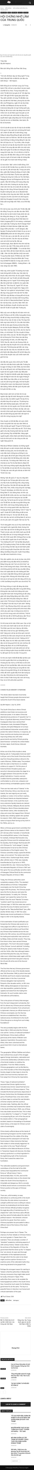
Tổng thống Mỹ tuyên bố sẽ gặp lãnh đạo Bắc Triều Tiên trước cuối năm (20, 1375)
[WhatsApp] (21, 30)
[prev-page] (1, 1392)
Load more (15, 1461)
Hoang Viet (7, 25)
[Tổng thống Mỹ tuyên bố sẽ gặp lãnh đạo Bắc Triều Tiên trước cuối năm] (5, 1376)
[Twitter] (13, 30)
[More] (26, 30)
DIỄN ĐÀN (14, 12)
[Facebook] (8, 30)
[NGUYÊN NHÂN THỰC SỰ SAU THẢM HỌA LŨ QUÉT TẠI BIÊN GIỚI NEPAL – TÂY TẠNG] (5, 1430)
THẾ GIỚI (26, 12)
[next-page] (4, 1392)
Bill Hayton (16, 1300)
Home (2, 8)
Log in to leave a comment (16, 1404)
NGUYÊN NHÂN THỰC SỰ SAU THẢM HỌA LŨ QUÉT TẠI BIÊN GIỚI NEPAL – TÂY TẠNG (20, 1429)
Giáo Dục (20, 12)
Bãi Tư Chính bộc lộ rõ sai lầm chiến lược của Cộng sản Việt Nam (7, 1322)
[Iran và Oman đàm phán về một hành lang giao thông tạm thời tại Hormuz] (5, 1366)
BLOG (9, 12)
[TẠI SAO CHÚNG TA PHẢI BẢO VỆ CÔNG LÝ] (5, 1386)
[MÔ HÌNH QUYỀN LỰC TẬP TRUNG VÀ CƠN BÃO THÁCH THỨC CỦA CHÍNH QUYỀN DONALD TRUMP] (5, 1440)
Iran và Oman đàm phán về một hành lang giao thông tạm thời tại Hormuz (20, 1366)
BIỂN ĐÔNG (8, 8)
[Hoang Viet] (1, 25)
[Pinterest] (17, 30)
